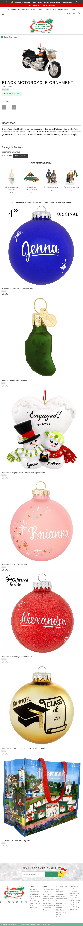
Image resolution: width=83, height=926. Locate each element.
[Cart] (79, 13)
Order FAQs (73, 895)
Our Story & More (48, 889)
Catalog (31, 898)
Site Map (72, 905)
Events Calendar (34, 892)
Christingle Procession (51, 187)
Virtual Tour (33, 907)
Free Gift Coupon (75, 907)
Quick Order (71, 13)
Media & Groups (34, 901)
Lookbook (59, 917)
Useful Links (73, 909)
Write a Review (20, 156)
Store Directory (34, 894)
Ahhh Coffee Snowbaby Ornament (11, 188)
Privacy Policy (74, 898)
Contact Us (73, 891)
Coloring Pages (61, 896)
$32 (71, 190)
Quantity (5, 102)
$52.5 (31, 193)
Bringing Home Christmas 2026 (31, 188)
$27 (11, 193)
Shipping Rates (74, 893)
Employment (47, 910)
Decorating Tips (61, 903)
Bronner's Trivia (48, 898)
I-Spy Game (60, 910)
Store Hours (33, 889)
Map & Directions (34, 896)
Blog (57, 889)
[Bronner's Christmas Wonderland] (41, 25)
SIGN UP (53, 874)
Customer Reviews (49, 896)
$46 (51, 190)
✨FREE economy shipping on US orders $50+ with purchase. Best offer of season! (41, 2)
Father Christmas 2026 (71, 187)
